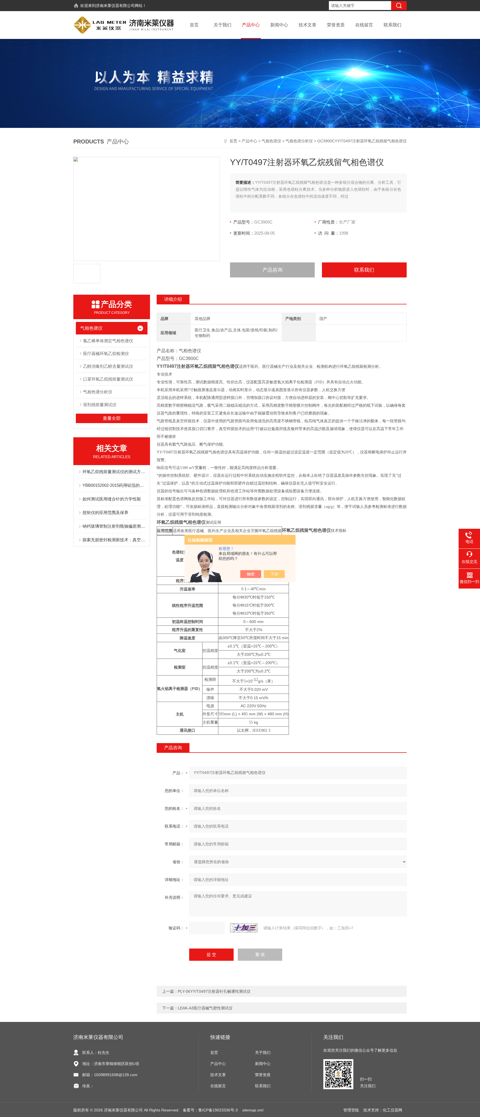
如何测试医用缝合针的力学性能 (111, 499)
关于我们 (222, 25)
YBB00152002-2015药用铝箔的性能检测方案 (114, 485)
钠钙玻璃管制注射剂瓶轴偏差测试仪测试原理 (114, 526)
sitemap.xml (252, 1110)
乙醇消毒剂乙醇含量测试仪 (108, 366)
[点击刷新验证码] (244, 928)
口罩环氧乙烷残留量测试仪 (108, 379)
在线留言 (364, 25)
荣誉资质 (336, 25)
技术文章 (307, 25)
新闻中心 (279, 25)
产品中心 (251, 25)
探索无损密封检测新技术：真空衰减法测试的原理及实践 (114, 539)
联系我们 (392, 25)
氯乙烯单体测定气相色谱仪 (108, 340)
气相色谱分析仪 (299, 141)
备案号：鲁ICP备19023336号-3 (210, 1110)
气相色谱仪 (271, 141)
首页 (194, 25)
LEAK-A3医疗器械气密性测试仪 (205, 1008)
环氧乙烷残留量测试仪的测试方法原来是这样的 (114, 471)
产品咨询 (272, 270)
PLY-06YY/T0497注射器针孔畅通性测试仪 (214, 991)
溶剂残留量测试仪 (99, 404)
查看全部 (112, 418)
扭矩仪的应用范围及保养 (105, 512)
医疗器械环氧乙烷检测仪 (106, 353)
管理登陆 (351, 1110)
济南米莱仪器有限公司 (115, 5)
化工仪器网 (392, 1110)
